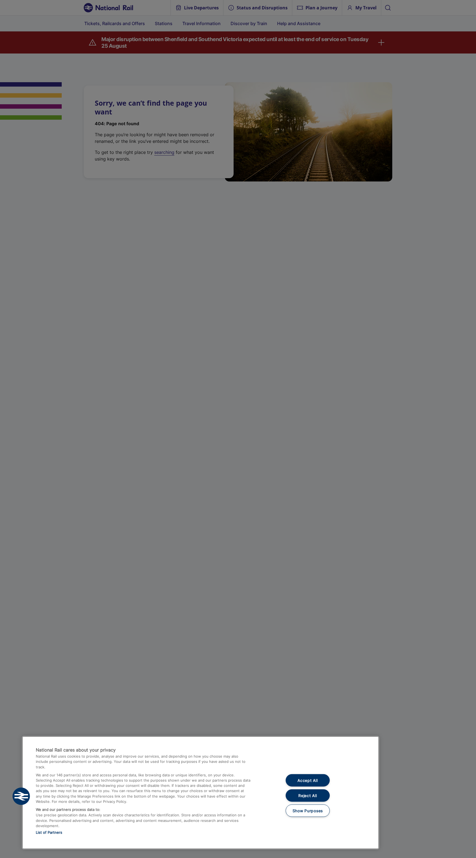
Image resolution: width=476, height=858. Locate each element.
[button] (21, 796)
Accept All (308, 780)
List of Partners (49, 832)
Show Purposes (308, 810)
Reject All (307, 795)
